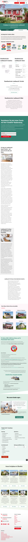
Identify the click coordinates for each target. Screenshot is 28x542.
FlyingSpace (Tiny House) (6, 437)
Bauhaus (3, 446)
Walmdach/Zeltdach (18, 434)
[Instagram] (6, 524)
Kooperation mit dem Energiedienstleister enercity (13, 359)
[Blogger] (3, 524)
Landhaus (4, 448)
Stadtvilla (3, 452)
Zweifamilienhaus (5, 440)
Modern (3, 449)
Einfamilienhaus (5, 433)
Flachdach (17, 436)
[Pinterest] (8, 524)
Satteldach (17, 433)
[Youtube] (5, 524)
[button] (26, 0)
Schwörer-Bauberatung (14, 367)
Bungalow (4, 436)
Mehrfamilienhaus (5, 442)
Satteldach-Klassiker (5, 451)
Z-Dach (16, 439)
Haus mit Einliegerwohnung (7, 439)
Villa (3, 454)
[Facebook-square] (1, 524)
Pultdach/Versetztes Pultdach (20, 437)
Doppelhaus (4, 434)
